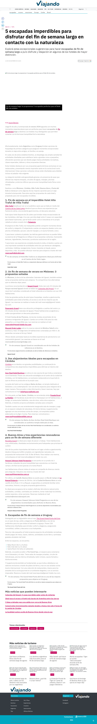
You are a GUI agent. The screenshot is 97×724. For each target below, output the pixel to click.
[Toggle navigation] (9, 9)
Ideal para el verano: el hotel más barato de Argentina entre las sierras (32, 598)
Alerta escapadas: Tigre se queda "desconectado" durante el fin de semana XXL (78, 660)
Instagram (65, 703)
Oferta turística (19, 9)
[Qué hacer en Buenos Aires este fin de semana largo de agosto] (18, 650)
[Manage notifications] (93, 720)
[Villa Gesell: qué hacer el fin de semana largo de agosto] (58, 650)
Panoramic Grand (12, 308)
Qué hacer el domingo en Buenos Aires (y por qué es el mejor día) (78, 680)
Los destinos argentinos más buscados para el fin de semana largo (38, 658)
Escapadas (54, 652)
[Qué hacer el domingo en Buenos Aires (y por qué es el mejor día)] (79, 672)
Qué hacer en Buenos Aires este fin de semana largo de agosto (18, 658)
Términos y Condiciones (17, 722)
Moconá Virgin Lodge (13, 328)
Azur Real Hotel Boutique (14, 373)
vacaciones (28, 12)
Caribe (43, 12)
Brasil (49, 12)
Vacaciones (33, 9)
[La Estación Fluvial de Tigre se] (58, 672)
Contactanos (68, 717)
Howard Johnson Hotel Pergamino (18, 460)
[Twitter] (2, 22)
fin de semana (14, 628)
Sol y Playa (50, 9)
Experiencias (58, 9)
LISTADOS (13, 674)
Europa (36, 12)
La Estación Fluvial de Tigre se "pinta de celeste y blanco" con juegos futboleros (57, 681)
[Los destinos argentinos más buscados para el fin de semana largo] (38, 650)
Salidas (33, 674)
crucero (20, 12)
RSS (71, 720)
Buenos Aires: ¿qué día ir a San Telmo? (38, 679)
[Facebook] (2, 18)
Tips (45, 9)
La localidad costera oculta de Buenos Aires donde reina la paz (29, 612)
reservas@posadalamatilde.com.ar (18, 416)
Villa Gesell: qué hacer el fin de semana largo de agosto (58, 658)
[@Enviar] (2, 28)
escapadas (12, 12)
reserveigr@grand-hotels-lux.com (18, 324)
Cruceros (65, 9)
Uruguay (40, 628)
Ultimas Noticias (28, 711)
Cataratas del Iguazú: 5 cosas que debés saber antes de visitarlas (30, 595)
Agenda (13, 652)
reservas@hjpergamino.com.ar (17, 474)
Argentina (40, 9)
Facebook (65, 700)
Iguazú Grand (33, 286)
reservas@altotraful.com (14, 253)
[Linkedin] (2, 25)
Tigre (72, 652)
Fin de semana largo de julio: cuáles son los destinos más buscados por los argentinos (18, 681)
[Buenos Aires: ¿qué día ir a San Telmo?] (38, 672)
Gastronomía (27, 708)
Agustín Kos (13, 123)
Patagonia (32, 222)
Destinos (27, 9)
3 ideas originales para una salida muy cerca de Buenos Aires (28, 602)
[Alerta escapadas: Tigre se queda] (79, 650)
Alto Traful (9, 206)
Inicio (7, 27)
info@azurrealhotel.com (29, 391)
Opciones (33, 652)
